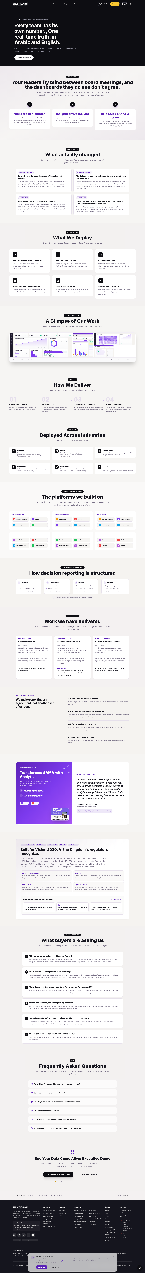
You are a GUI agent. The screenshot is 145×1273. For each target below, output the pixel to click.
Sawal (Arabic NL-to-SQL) (64, 1214)
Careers (107, 1219)
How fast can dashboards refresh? (47, 1111)
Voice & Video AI (48, 1213)
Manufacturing (79, 1216)
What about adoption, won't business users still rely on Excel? (57, 1128)
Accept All (41, 1267)
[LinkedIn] (19, 1235)
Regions (107, 1240)
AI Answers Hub (110, 1230)
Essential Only (54, 1267)
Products (56, 4)
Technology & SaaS (80, 1221)
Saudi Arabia (78, 1227)
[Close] (113, 1256)
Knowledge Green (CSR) (110, 1233)
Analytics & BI (47, 1219)
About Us (108, 1210)
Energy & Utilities (79, 1219)
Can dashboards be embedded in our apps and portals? (55, 1119)
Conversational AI (49, 1210)
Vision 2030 (109, 1227)
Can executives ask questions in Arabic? (49, 1093)
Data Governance (49, 1226)
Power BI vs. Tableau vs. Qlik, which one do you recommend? (57, 1084)
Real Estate (77, 1224)
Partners (107, 1216)
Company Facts (110, 1237)
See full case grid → (116, 899)
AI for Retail (43, 1195)
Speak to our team (23, 57)
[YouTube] (33, 1235)
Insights (66, 4)
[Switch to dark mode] (130, 4)
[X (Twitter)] (28, 1235)
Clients (107, 1213)
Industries (45, 4)
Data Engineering (48, 1216)
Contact (115, 4)
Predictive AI (31, 1195)
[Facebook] (14, 1235)
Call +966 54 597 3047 (89, 1175)
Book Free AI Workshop (59, 1174)
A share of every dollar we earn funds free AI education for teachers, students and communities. (26, 1226)
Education (92, 1221)
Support (107, 1224)
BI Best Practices (56, 1195)
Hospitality (92, 1224)
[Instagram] (24, 1235)
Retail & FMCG (78, 1213)
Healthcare (92, 1210)
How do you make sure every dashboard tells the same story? (57, 1102)
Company (77, 4)
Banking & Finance (80, 1210)
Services (34, 4)
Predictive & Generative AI (47, 1222)
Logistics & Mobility (95, 1219)
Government (93, 1216)
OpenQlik (62, 1210)
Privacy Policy (62, 1260)
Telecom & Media (94, 1213)
